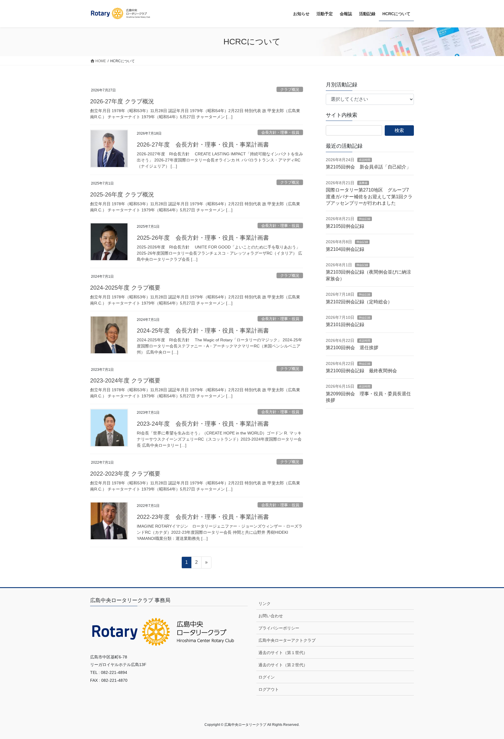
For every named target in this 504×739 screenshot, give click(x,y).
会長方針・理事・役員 (280, 132)
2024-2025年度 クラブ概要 (125, 287)
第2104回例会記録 (345, 249)
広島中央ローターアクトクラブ (287, 640)
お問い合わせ (270, 615)
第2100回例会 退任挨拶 (352, 347)
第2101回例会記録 (345, 324)
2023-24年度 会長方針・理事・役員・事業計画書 (203, 423)
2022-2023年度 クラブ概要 (125, 473)
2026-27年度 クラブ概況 (122, 101)
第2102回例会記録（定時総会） (359, 301)
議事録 (363, 183)
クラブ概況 (289, 89)
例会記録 (364, 218)
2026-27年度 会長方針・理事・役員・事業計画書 (203, 144)
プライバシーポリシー (278, 628)
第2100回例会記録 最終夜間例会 (361, 370)
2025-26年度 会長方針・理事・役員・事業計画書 (203, 237)
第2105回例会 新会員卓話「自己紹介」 (368, 166)
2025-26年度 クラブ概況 (122, 194)
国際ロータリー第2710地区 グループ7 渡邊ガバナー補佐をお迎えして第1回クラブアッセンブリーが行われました (370, 196)
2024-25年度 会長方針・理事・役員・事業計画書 (203, 330)
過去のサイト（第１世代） (282, 652)
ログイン (266, 677)
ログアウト (268, 689)
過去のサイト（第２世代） (282, 665)
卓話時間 (364, 159)
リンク (264, 603)
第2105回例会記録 (345, 226)
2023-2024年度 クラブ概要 (125, 380)
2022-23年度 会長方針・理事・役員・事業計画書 (203, 517)
